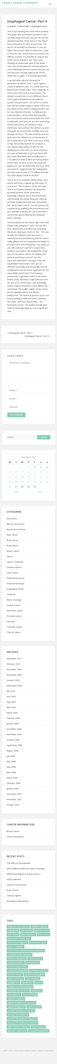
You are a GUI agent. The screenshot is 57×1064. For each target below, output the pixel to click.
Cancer (10, 556)
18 (47, 477)
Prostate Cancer (14, 616)
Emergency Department (18, 901)
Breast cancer (13, 551)
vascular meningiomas (38, 1031)
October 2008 (13, 739)
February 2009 (13, 718)
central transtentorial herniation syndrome (26, 950)
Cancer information (15, 836)
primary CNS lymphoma (18, 1014)
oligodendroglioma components (21, 1002)
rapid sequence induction (18, 1027)
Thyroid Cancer (13, 632)
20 (16, 481)
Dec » (41, 491)
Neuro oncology (14, 599)
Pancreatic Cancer (15, 610)
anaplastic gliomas (39, 926)
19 (10, 481)
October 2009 (13, 680)
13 (16, 477)
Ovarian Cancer (13, 605)
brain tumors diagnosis (17, 942)
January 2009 (13, 723)
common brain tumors (17, 966)
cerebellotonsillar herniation (19, 954)
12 (10, 477)
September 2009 (14, 685)
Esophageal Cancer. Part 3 (20, 333)
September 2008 (14, 745)
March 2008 (12, 777)
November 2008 (14, 734)
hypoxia (38, 982)
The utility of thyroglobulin (18, 863)
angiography (13, 930)
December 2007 (14, 794)
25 (47, 481)
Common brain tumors (17, 884)
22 (28, 481)
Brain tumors (12, 545)
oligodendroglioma (16, 998)
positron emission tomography (21, 1010)
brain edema (13, 934)
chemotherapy (32, 962)
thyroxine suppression (17, 1031)
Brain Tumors (13, 890)
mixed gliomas (14, 994)
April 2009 (11, 707)
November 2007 (14, 799)
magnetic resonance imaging (20, 986)
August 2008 (12, 750)
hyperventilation (32, 978)
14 (22, 477)
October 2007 (13, 804)
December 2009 (14, 669)
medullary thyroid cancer (18, 990)
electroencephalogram (34, 974)
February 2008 (13, 783)
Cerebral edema (14, 567)
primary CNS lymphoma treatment (22, 1022)
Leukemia (11, 594)
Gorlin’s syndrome (15, 978)
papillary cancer (34, 1006)
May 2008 (11, 767)
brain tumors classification (19, 938)
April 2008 (11, 772)
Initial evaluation (14, 879)
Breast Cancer (13, 831)
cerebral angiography (17, 958)
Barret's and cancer (15, 524)
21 (22, 481)
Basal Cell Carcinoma (16, 529)
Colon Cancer (12, 572)
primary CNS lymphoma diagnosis (22, 1018)
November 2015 (14, 658)
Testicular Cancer (14, 626)
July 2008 (11, 756)
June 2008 (11, 761)
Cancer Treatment (15, 561)
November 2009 (14, 674)
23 (35, 481)
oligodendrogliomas (16, 1006)
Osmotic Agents (14, 895)
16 (35, 477)
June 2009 (11, 696)
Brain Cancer (12, 540)
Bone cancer (12, 534)
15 (28, 477)
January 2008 (13, 788)
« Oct (16, 491)
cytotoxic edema (15, 974)
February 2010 (13, 664)
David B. (13, 26)
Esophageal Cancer (39, 26)
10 (41, 472)
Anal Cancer (12, 518)
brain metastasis (28, 934)
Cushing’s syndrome (38, 970)
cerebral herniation (16, 962)
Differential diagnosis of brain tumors (23, 874)
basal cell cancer (42, 930)
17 (41, 477)
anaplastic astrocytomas (18, 926)
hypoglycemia (13, 982)
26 (10, 486)
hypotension (27, 982)
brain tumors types (38, 942)
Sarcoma (10, 621)
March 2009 (12, 712)
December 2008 (14, 729)
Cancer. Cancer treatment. (20, 2)
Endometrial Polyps (15, 583)
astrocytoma (26, 930)
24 (41, 481)
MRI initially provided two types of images (26, 868)
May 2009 (11, 702)
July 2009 (11, 691)
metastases (36, 990)
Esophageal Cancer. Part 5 (37, 336)
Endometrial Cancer (15, 578)
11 (47, 472)
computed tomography (18, 970)
